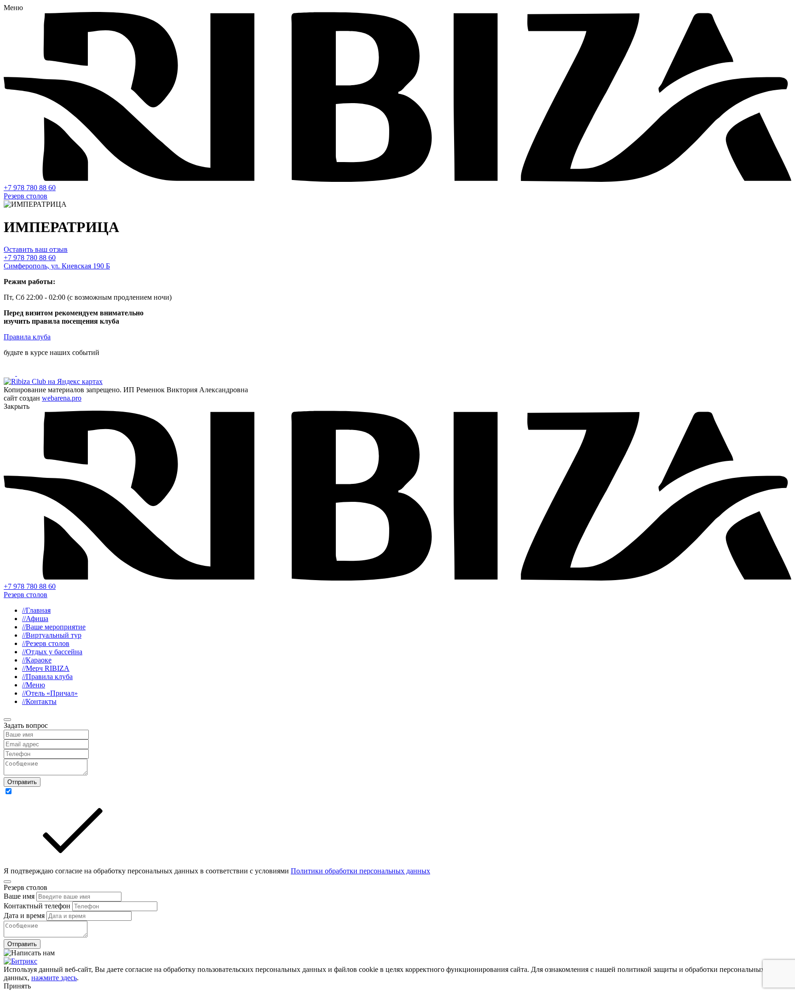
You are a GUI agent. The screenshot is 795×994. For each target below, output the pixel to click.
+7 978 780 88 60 (30, 188)
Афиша (35, 618)
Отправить (22, 782)
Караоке (37, 660)
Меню (33, 685)
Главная (36, 610)
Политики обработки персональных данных (360, 871)
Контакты (39, 701)
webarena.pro (61, 398)
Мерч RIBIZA (45, 668)
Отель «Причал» (50, 693)
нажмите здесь (54, 978)
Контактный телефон (38, 906)
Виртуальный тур (51, 635)
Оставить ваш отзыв (36, 249)
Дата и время (25, 915)
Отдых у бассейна (52, 652)
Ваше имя (20, 896)
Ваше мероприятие (54, 627)
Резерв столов (25, 196)
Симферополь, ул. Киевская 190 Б (57, 266)
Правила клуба (27, 337)
